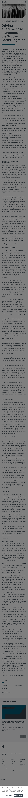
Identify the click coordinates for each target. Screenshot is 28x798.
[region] (14, 792)
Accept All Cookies (18, 795)
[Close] (25, 788)
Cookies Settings (8, 795)
